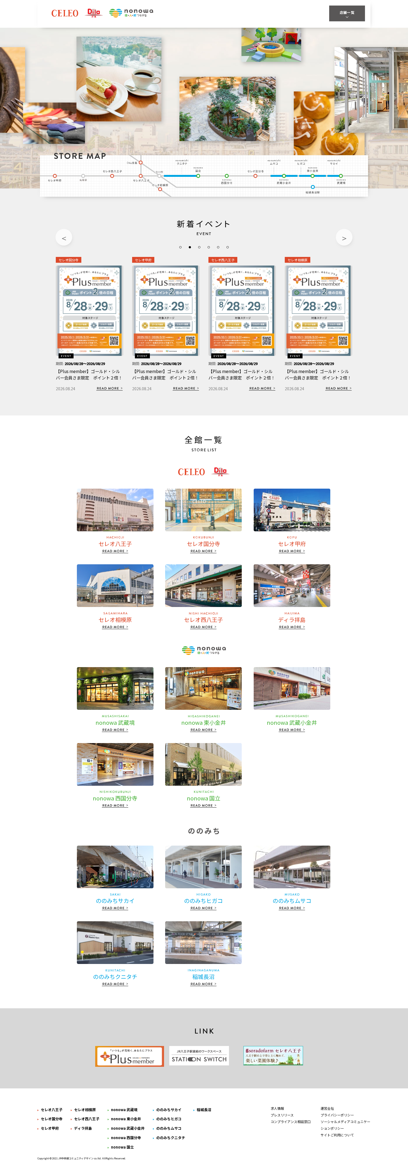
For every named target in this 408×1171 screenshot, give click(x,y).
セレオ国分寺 (256, 174)
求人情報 (277, 1108)
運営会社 (327, 1108)
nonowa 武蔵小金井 (284, 179)
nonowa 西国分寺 (227, 179)
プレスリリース (282, 1115)
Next (344, 237)
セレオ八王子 (142, 177)
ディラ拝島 (135, 162)
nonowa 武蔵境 (342, 179)
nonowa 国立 (199, 172)
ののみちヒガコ (301, 162)
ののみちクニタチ (183, 162)
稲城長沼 (313, 189)
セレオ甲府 (55, 177)
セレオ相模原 (161, 187)
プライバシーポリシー (337, 1115)
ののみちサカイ (333, 162)
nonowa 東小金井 (312, 172)
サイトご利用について (337, 1134)
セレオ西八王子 (112, 174)
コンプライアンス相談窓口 (291, 1121)
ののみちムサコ (274, 162)
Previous (64, 237)
